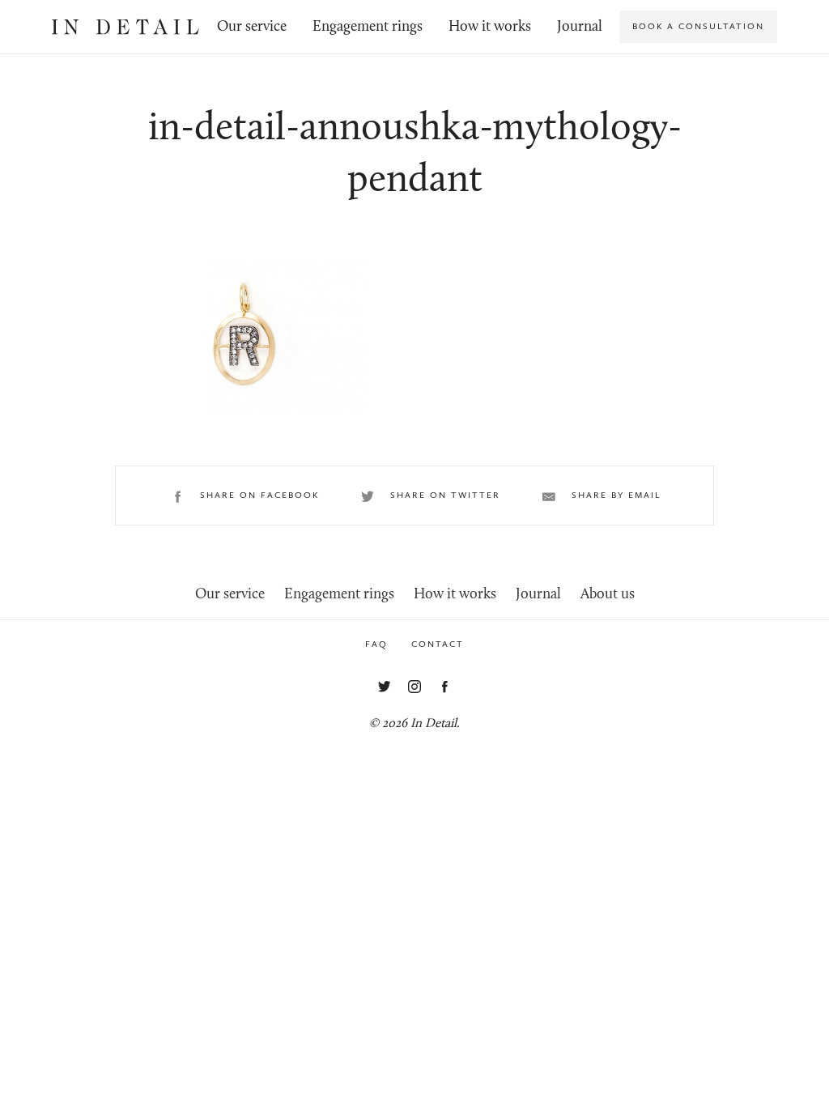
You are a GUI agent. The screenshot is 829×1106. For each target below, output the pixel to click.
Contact (437, 644)
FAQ (376, 644)
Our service (252, 27)
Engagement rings (367, 27)
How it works (490, 27)
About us (607, 595)
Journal (579, 27)
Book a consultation (698, 26)
